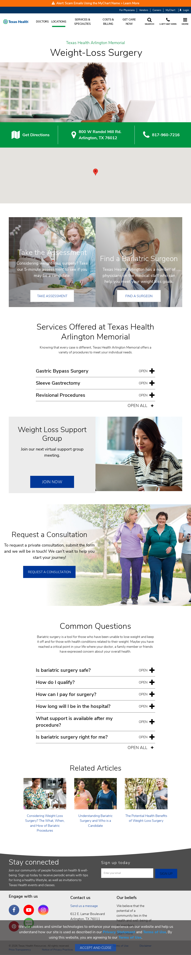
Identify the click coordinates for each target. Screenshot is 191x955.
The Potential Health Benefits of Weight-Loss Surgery (146, 818)
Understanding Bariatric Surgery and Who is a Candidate (95, 821)
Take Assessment (52, 296)
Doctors (42, 21)
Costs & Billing (108, 21)
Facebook (15, 907)
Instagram (44, 907)
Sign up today (115, 862)
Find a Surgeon (139, 296)
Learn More (131, 3)
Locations (58, 21)
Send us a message (84, 906)
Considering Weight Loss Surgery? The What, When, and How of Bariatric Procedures (45, 823)
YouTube (29, 907)
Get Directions (36, 135)
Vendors (143, 10)
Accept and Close (95, 948)
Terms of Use (154, 932)
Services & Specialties (82, 21)
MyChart (170, 10)
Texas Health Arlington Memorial (95, 43)
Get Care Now (129, 21)
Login (186, 10)
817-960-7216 (166, 135)
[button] (95, 172)
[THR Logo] (16, 22)
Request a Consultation (49, 572)
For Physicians (127, 10)
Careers (157, 10)
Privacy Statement (119, 932)
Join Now (52, 482)
